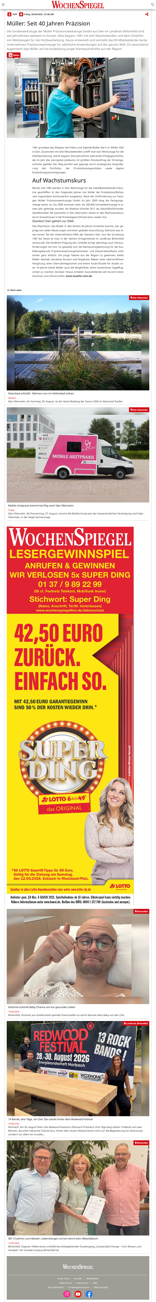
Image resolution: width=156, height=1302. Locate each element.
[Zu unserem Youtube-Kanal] (78, 1293)
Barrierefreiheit (56, 1287)
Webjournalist (101, 1287)
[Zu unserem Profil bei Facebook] (89, 1293)
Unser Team (63, 1278)
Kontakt (78, 1278)
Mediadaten (92, 1278)
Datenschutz (65, 1282)
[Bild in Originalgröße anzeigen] (78, 98)
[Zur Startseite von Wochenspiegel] (78, 4)
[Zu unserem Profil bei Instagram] (67, 1293)
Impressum (82, 1282)
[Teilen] (146, 14)
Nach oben (16, 290)
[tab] (14, 55)
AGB (95, 1282)
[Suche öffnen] (152, 4)
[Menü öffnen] (3, 4)
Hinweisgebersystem (78, 1287)
